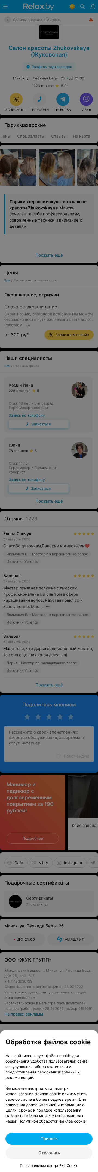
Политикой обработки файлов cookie (52, 1121)
